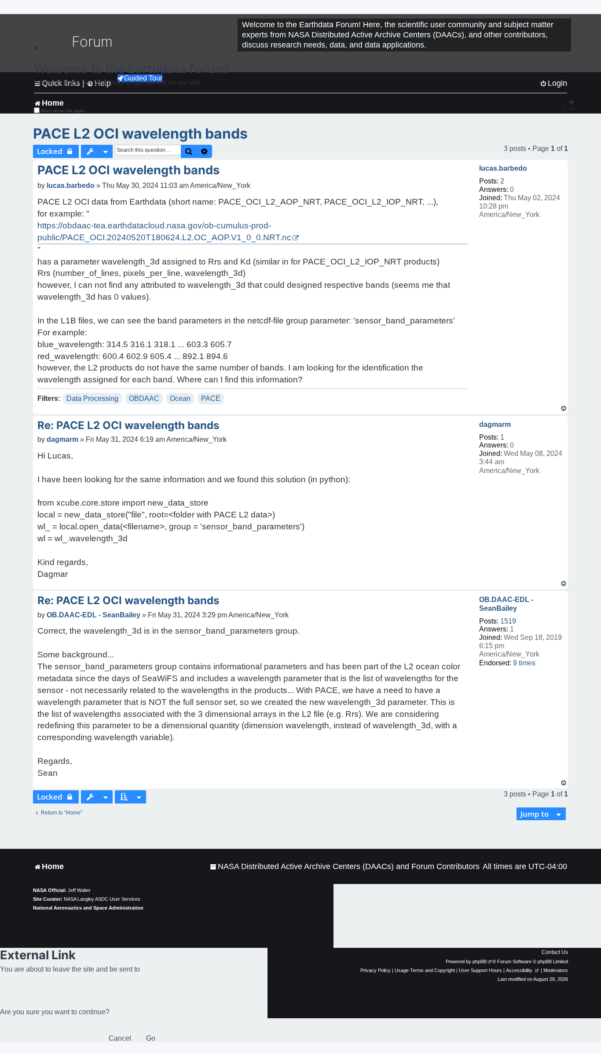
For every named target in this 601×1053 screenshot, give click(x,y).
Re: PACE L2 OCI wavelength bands (128, 425)
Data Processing (92, 398)
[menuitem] (345, 866)
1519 (508, 621)
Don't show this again (63, 110)
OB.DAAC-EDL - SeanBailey (506, 604)
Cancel (120, 1038)
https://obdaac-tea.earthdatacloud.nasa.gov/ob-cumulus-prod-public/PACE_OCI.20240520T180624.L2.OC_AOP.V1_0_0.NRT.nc (164, 231)
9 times (524, 663)
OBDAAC (144, 398)
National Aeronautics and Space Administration (88, 907)
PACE (210, 398)
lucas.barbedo (503, 168)
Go (150, 1038)
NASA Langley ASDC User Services (102, 899)
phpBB (480, 961)
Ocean (180, 398)
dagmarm (495, 424)
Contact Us (555, 952)
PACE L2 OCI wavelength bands (140, 133)
